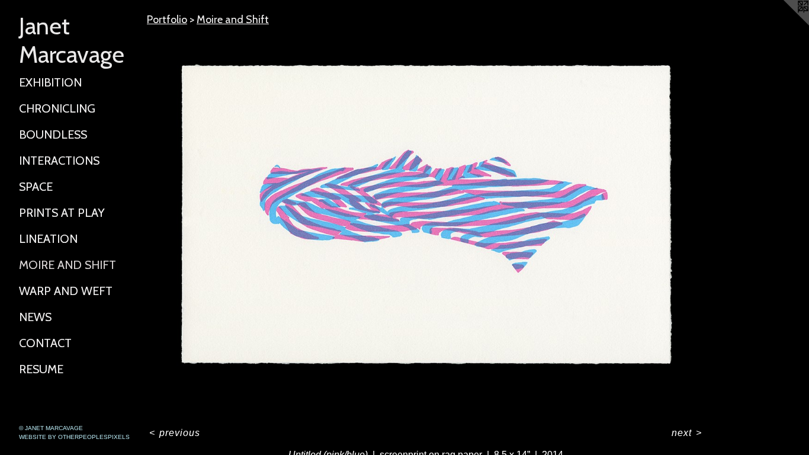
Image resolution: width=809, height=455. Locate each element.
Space (36, 187)
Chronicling (57, 108)
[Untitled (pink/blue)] (425, 223)
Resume (41, 369)
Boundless (53, 134)
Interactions (59, 160)
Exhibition (50, 82)
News (35, 317)
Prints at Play (62, 213)
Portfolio (167, 19)
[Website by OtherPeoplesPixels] (785, 23)
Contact (45, 343)
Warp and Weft (66, 291)
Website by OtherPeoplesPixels (74, 437)
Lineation (48, 239)
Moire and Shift (67, 265)
